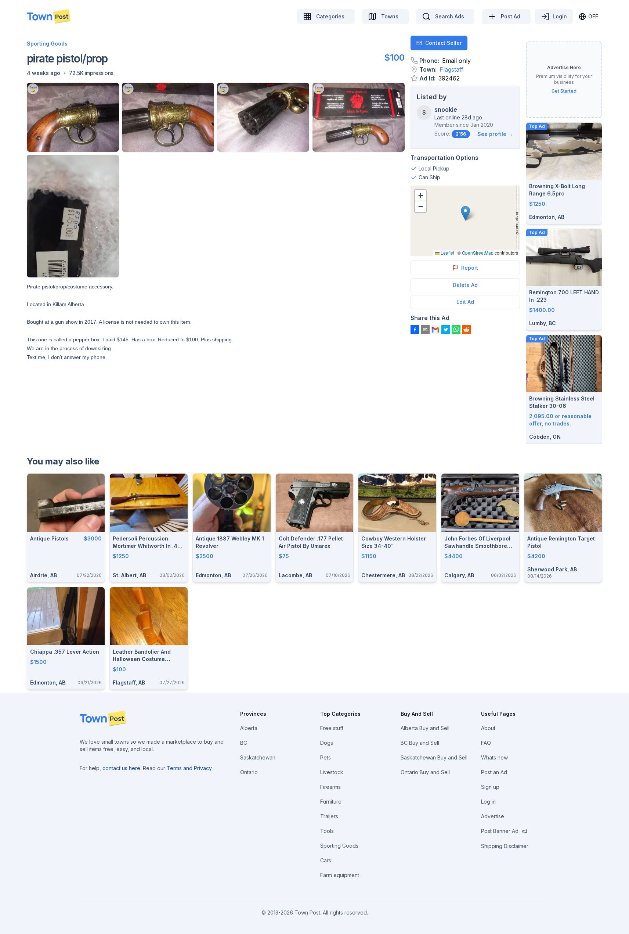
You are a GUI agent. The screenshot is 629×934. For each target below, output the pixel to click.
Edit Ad (465, 302)
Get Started (564, 91)
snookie (445, 109)
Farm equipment (339, 875)
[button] (43, 73)
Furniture (330, 801)
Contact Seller (443, 43)
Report (469, 268)
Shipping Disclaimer (504, 846)
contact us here (121, 768)
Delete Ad (465, 285)
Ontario (249, 772)
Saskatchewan (257, 757)
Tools (327, 831)
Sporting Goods (47, 43)
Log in (488, 801)
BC (243, 743)
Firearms (330, 787)
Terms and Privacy (189, 768)
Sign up (490, 787)
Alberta (248, 728)
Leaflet (447, 252)
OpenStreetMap (478, 252)
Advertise (492, 816)
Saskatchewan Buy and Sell (434, 757)
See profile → (495, 134)
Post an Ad (494, 772)
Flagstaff (451, 69)
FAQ (486, 743)
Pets (325, 757)
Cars (325, 860)
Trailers (329, 816)
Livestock (331, 772)
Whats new (494, 757)
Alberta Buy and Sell (425, 728)
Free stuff (331, 728)
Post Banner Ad (499, 831)
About (488, 728)
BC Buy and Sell (420, 743)
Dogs (326, 743)
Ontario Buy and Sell (425, 772)
